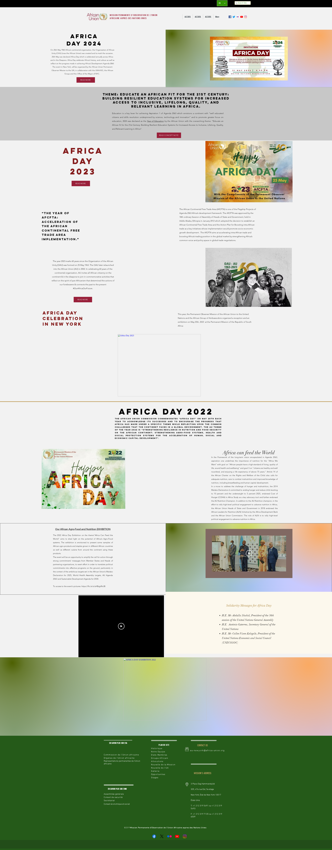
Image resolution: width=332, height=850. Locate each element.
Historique (156, 748)
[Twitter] (234, 17)
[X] (161, 836)
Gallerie (155, 771)
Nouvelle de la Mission (163, 764)
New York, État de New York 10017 (206, 795)
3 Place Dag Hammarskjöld (203, 784)
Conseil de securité (113, 797)
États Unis (195, 800)
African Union (75, 53)
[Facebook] (154, 836)
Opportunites (158, 774)
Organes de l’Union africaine (119, 758)
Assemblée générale (114, 794)
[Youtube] (177, 836)
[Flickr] (169, 836)
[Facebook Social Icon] (230, 17)
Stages (154, 777)
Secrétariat (109, 800)
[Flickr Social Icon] (237, 17)
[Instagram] (245, 17)
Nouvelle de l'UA (160, 768)
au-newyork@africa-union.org (207, 750)
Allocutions (157, 761)
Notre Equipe (158, 751)
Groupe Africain (159, 758)
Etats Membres (159, 755)
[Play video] (249, 553)
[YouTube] (241, 17)
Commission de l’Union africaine (121, 755)
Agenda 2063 (108, 63)
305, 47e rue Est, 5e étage (202, 789)
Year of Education (155, 121)
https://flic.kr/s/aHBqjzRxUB (93, 586)
